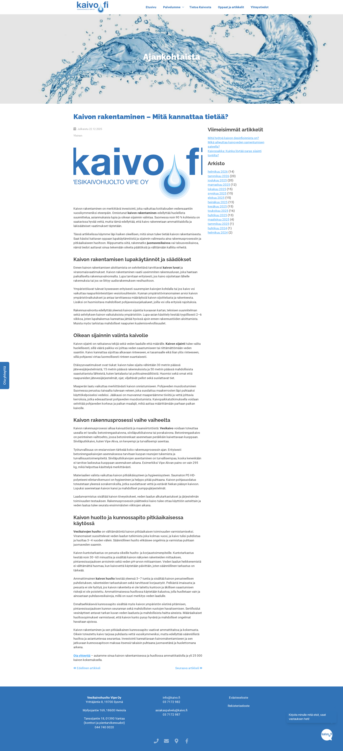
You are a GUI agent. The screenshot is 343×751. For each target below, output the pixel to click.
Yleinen (77, 135)
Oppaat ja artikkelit (231, 7)
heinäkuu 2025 (218, 202)
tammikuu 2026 (218, 176)
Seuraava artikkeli (187, 668)
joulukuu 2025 (217, 180)
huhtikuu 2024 (217, 228)
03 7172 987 (171, 714)
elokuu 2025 (216, 197)
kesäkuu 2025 (217, 206)
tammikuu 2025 (218, 224)
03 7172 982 (171, 702)
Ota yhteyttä (81, 655)
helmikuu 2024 (218, 232)
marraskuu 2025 (219, 184)
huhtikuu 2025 (217, 215)
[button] (4, 375)
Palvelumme (171, 7)
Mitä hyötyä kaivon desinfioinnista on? (233, 138)
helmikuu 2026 (218, 171)
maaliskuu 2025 (218, 219)
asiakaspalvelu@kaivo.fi (171, 710)
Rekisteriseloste (239, 706)
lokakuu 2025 (217, 189)
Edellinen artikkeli (88, 668)
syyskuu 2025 (217, 193)
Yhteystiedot (260, 7)
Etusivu (151, 7)
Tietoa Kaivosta (200, 7)
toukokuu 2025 (218, 211)
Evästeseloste (238, 697)
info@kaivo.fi (171, 697)
